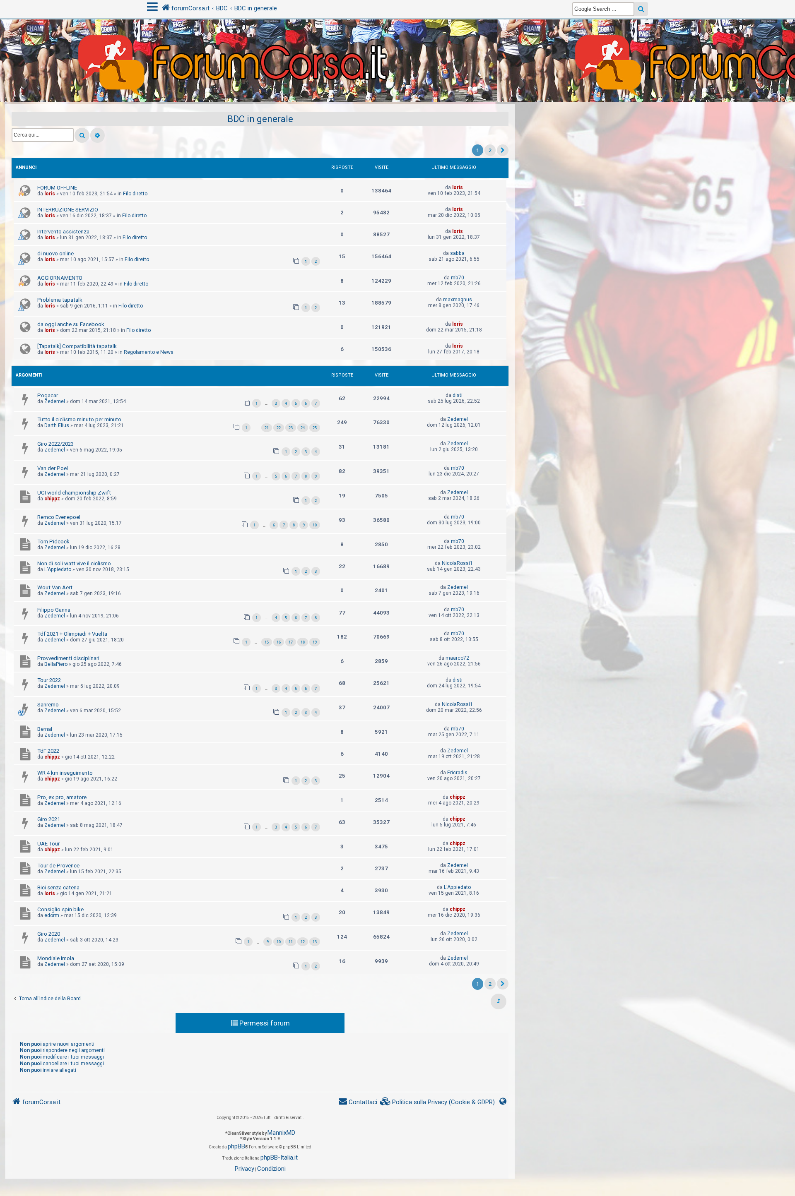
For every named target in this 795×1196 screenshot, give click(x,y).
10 (315, 525)
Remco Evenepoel (58, 517)
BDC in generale (260, 119)
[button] (502, 150)
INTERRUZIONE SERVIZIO (67, 210)
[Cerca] (82, 135)
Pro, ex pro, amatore (62, 797)
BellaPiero (55, 664)
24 (303, 427)
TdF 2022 (48, 751)
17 (291, 642)
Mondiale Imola (55, 958)
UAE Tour (48, 844)
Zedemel (54, 401)
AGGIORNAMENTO (59, 278)
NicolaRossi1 (457, 563)
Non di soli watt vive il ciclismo (74, 563)
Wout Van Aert (54, 587)
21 (267, 427)
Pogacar (47, 395)
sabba (457, 253)
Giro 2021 (48, 819)
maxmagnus (457, 300)
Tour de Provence (58, 865)
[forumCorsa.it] (397, 44)
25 (315, 427)
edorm (51, 915)
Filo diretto (135, 194)
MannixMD (281, 1132)
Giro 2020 (48, 934)
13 (315, 941)
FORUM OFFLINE (57, 188)
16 (279, 642)
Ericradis (457, 773)
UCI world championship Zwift (74, 493)
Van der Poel (52, 468)
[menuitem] (437, 1102)
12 (303, 941)
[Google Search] (641, 9)
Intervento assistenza (63, 231)
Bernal (44, 729)
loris (49, 194)
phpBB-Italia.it (279, 1157)
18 (303, 642)
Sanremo (48, 704)
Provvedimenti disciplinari (68, 658)
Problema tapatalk (59, 300)
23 (291, 427)
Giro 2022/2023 (55, 444)
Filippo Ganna (53, 610)
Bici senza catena (58, 887)
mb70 (457, 278)
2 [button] (490, 150)
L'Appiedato (57, 569)
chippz (52, 499)
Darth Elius (56, 425)
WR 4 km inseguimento (65, 773)
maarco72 (457, 658)
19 (315, 642)
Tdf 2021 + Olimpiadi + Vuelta (72, 634)
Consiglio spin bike (60, 909)
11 (291, 941)
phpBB (236, 1146)
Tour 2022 (49, 680)
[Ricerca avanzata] (97, 135)
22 (279, 427)
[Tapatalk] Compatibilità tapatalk (77, 346)
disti (458, 395)
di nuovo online (55, 253)
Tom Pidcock (53, 541)
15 (267, 642)
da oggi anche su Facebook (70, 324)
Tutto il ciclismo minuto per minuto (79, 419)
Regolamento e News (148, 352)
